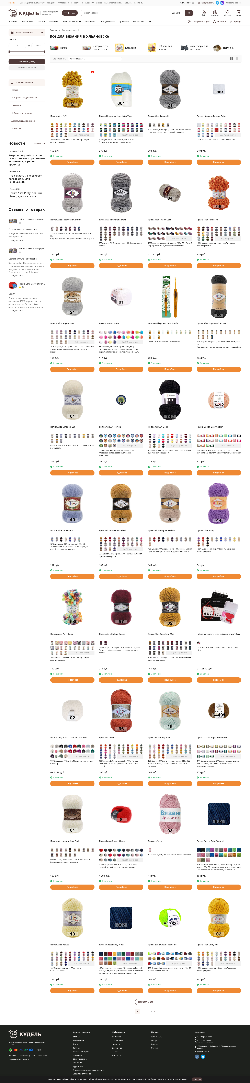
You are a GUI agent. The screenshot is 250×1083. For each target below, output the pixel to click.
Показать (23, 61)
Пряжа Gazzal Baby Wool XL (210, 841)
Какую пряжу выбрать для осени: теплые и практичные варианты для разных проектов (27, 159)
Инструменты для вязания (24, 97)
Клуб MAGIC (156, 1036)
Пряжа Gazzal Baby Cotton (210, 426)
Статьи (154, 1048)
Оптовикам (63, 2)
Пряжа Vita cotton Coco (159, 219)
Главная (53, 30)
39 (150, 1011)
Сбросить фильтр (27, 67)
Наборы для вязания (21, 113)
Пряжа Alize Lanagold (158, 116)
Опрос (99, 2)
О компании (117, 1040)
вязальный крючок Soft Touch (163, 323)
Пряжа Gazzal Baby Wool (111, 944)
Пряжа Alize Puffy (58, 116)
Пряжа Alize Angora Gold (62, 323)
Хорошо (197, 1079)
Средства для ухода (82, 1073)
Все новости (39, 143)
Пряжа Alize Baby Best (159, 737)
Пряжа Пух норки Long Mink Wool (115, 116)
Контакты (139, 2)
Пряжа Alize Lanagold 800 (62, 426)
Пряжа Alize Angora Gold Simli (64, 841)
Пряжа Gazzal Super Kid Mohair (212, 737)
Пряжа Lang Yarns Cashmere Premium (68, 737)
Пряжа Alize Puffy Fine (207, 219)
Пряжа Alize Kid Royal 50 (62, 530)
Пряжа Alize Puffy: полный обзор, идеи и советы (25, 194)
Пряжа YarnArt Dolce (158, 426)
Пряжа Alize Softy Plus (207, 944)
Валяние (53, 21)
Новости (116, 1044)
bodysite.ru (24, 1060)
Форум (154, 1040)
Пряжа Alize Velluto (59, 944)
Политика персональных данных (22, 1056)
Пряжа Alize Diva (107, 737)
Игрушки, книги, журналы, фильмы (88, 1070)
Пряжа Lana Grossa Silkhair (112, 841)
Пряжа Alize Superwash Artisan (211, 323)
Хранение (124, 21)
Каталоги (16, 105)
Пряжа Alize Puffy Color (61, 634)
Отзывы (128, 2)
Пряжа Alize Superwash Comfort (65, 219)
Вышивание (27, 21)
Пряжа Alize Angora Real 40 (161, 530)
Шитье (41, 21)
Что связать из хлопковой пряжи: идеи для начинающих (25, 179)
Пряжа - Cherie (155, 841)
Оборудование (107, 21)
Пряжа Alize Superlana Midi (161, 634)
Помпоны (16, 128)
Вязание (13, 21)
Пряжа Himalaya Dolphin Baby (211, 116)
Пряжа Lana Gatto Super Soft (162, 944)
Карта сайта (42, 1056)
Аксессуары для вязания (23, 120)
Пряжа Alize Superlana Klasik (112, 530)
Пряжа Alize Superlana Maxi (112, 219)
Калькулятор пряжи (113, 2)
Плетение (90, 21)
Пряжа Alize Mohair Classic (112, 634)
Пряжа (14, 90)
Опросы (154, 1044)
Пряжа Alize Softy (205, 530)
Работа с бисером (71, 21)
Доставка (116, 1036)
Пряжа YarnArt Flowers (110, 426)
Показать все (145, 1001)
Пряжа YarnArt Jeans (109, 323)
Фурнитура (138, 21)
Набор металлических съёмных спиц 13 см (218, 634)
